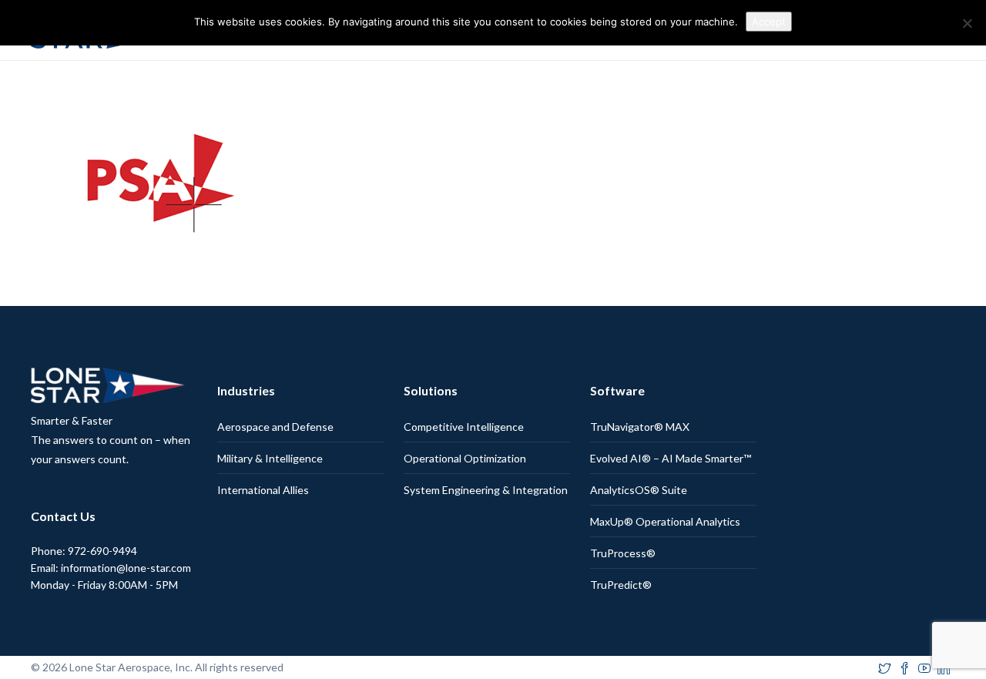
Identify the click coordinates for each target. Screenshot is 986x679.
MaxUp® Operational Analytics (665, 521)
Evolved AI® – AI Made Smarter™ (670, 458)
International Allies (263, 489)
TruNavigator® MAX (639, 426)
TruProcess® (623, 553)
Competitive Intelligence (464, 426)
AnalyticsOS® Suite (638, 489)
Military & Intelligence (270, 458)
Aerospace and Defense (275, 426)
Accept (769, 21)
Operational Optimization (465, 458)
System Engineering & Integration (486, 489)
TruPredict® (621, 584)
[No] (966, 23)
